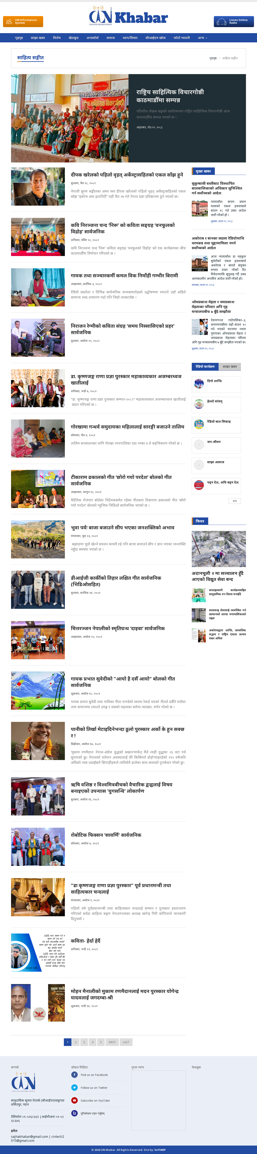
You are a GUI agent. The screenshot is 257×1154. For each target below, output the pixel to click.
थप (235, 501)
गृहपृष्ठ (19, 38)
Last (126, 1042)
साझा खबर (38, 38)
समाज (111, 38)
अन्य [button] (201, 38)
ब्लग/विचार (130, 38)
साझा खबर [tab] (230, 366)
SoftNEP (160, 1150)
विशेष (57, 38)
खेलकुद (74, 38)
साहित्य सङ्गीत (230, 58)
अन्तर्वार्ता (93, 38)
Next (112, 1042)
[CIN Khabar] (128, 15)
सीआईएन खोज (156, 38)
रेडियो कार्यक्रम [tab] (205, 366)
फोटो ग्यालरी (182, 38)
